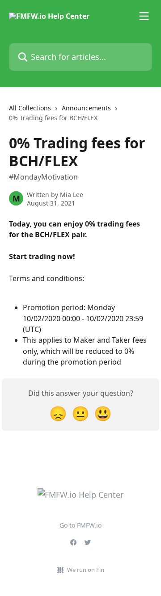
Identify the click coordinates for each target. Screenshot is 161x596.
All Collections (30, 108)
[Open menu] (144, 16)
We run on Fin (85, 570)
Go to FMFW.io (80, 525)
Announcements (86, 108)
